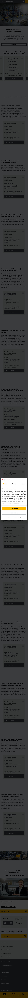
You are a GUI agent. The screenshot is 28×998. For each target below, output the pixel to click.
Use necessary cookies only (14, 517)
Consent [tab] (5, 483)
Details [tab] (14, 483)
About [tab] (23, 483)
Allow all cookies (14, 508)
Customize (13, 512)
